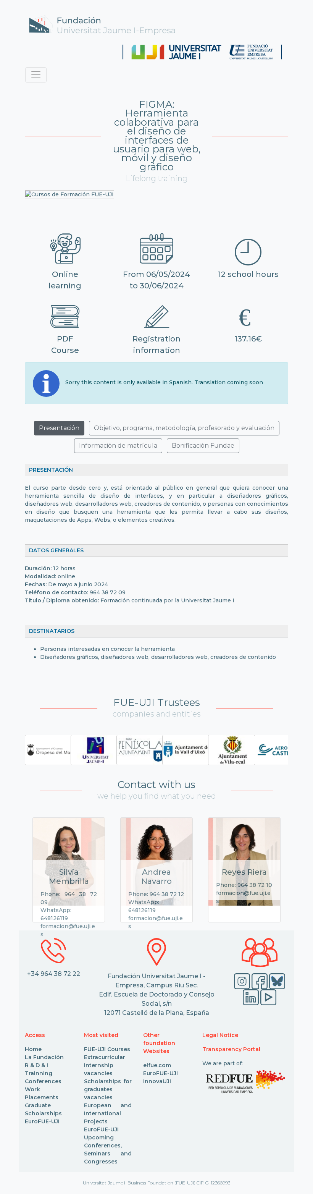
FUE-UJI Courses (107, 1049)
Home (33, 1049)
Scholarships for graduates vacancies (108, 1089)
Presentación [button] (59, 428)
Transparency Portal (231, 1049)
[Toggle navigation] (36, 75)
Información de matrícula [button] (118, 445)
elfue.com (157, 1065)
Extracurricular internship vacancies (104, 1065)
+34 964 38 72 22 (53, 973)
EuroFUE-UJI (42, 1121)
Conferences (43, 1081)
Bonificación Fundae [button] (203, 445)
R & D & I (36, 1065)
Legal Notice (220, 1035)
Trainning (38, 1073)
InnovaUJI (157, 1081)
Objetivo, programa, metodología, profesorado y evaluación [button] (184, 428)
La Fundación (44, 1057)
